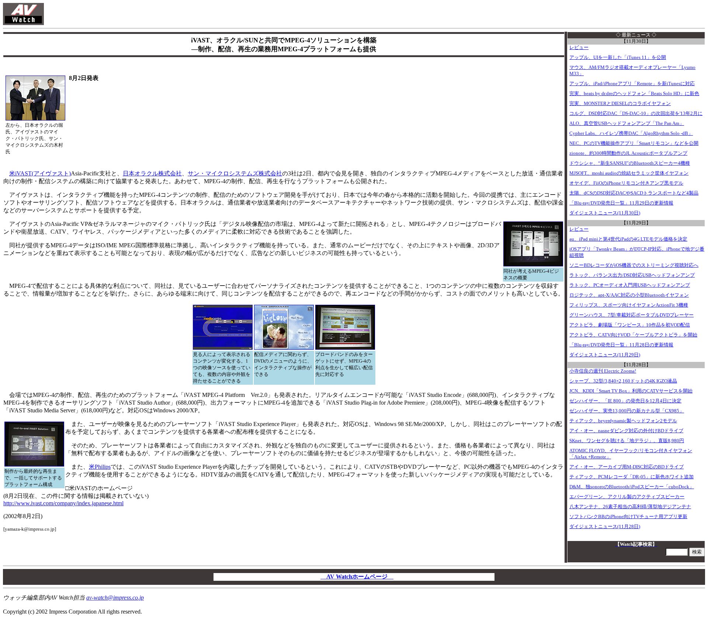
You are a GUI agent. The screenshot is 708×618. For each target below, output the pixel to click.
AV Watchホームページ (356, 576)
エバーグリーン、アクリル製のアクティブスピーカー (626, 496)
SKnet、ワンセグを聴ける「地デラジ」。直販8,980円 (626, 440)
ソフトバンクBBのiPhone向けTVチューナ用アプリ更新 (628, 516)
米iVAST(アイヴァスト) (40, 173)
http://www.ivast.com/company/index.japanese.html (63, 503)
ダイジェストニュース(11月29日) (604, 354)
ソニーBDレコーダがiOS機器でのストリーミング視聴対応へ (633, 265)
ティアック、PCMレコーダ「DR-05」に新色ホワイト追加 (631, 476)
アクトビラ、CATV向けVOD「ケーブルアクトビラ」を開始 (633, 335)
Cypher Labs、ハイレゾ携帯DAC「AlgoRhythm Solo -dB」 (631, 133)
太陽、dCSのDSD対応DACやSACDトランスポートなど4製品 (633, 193)
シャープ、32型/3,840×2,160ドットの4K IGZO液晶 (623, 381)
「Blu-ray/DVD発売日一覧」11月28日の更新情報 (621, 345)
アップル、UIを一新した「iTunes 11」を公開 (617, 57)
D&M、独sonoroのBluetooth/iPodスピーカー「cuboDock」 (631, 486)
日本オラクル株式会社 (152, 173)
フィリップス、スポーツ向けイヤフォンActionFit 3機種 (628, 305)
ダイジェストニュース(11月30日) (604, 213)
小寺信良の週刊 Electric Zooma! (602, 371)
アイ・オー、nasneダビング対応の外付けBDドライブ (626, 430)
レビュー (579, 47)
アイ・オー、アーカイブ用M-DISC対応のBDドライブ (626, 466)
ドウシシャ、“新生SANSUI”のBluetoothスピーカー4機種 (629, 163)
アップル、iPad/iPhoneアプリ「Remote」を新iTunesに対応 (632, 83)
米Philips (100, 467)
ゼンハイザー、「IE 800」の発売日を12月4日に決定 (625, 401)
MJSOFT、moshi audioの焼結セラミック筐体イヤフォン (628, 173)
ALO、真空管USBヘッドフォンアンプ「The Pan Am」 (626, 123)
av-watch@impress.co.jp (115, 597)
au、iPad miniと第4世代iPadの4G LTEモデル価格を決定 (628, 239)
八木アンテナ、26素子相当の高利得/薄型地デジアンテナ (630, 506)
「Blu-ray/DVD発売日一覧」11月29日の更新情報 (621, 203)
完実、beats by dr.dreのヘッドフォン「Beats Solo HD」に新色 (634, 93)
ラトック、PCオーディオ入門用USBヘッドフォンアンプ (629, 285)
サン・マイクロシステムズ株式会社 (235, 173)
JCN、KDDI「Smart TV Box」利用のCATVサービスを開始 (631, 391)
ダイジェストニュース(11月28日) (604, 526)
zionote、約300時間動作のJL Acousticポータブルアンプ (628, 153)
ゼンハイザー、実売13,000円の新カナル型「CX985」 (626, 410)
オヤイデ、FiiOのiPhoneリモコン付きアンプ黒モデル (626, 183)
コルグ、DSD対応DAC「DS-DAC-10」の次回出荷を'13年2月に (635, 113)
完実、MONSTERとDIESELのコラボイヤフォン (620, 103)
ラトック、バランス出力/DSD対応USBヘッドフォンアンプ (632, 275)
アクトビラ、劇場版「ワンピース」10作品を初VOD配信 (629, 325)
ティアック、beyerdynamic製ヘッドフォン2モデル (623, 420)
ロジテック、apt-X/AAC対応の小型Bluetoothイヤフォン (629, 295)
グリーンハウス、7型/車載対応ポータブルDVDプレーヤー (631, 315)
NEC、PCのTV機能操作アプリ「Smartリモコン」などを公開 (633, 143)
